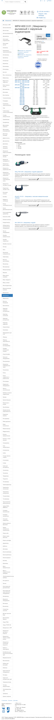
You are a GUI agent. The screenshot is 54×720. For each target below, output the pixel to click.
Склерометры (6, 450)
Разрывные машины (5, 415)
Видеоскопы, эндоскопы (6, 81)
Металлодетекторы (7, 285)
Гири (4, 108)
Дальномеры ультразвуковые (6, 130)
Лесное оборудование (6, 231)
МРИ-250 (22, 86)
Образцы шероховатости (6, 340)
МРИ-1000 (22, 97)
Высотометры (6, 95)
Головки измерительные (6, 115)
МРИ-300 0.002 (25, 87)
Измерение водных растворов (7, 151)
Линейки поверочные (5, 240)
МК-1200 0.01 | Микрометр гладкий (25, 222)
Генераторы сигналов (5, 609)
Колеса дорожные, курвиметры (7, 213)
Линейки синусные (7, 243)
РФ (43, 41)
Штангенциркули (6, 557)
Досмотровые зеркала (6, 618)
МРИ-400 (22, 89)
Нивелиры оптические (5, 314)
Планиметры (6, 370)
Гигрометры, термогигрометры (7, 104)
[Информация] (45, 0)
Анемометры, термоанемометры (7, 51)
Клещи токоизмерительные (7, 204)
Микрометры (6, 295)
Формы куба (5, 533)
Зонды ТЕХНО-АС (7, 625)
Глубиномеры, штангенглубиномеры (8, 111)
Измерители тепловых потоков (7, 184)
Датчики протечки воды (7, 614)
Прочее (4, 583)
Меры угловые (6, 282)
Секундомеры (6, 443)
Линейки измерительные (6, 235)
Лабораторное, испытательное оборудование (6, 227)
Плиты (4, 372)
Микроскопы (6, 298)
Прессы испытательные (6, 389)
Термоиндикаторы (7, 484)
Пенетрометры (6, 361)
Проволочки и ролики (6, 403)
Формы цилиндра (7, 540)
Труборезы (5, 693)
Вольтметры (5, 606)
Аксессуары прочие (5, 44)
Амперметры (6, 596)
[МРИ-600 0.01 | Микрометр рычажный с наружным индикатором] (25, 41)
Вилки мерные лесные (6, 85)
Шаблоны (5, 546)
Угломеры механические (6, 511)
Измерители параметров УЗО (7, 168)
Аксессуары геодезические (6, 39)
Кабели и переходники (6, 648)
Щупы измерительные (6, 566)
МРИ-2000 (22, 104)
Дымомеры (5, 143)
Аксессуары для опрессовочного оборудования (6, 592)
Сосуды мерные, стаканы (7, 456)
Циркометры (6, 543)
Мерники (5, 272)
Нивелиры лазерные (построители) (6, 310)
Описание (18, 70)
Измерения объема (5, 156)
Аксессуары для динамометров (6, 587)
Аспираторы (5, 60)
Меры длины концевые (6, 276)
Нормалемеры (6, 327)
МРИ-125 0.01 (18, 80)
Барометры (5, 63)
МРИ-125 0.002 (25, 80)
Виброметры (6, 78)
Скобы (4, 453)
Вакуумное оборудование (6, 599)
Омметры (5, 667)
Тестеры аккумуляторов (6, 685)
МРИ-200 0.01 (18, 84)
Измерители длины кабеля (6, 164)
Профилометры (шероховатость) (6, 410)
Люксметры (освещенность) (6, 253)
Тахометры (5, 473)
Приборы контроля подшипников (7, 393)
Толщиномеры (6, 496)
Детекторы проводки (5, 134)
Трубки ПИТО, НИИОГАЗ (6, 506)
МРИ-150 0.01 (18, 82)
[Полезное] (41, 0)
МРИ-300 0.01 (18, 87)
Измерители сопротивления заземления (6, 174)
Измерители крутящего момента (5, 632)
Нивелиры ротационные (6, 319)
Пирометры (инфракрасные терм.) (6, 365)
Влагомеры (5, 92)
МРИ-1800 (22, 103)
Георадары (5, 100)
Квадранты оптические (5, 200)
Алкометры (5, 47)
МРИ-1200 (22, 99)
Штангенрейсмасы (7, 554)
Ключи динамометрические (7, 208)
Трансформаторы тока (7, 689)
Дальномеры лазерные (6, 125)
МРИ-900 (22, 96)
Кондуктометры (6, 222)
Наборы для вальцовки (5, 664)
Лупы (4, 249)
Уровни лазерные (7, 696)
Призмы (4, 397)
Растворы (5, 675)
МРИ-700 (22, 93)
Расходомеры (6, 418)
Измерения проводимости (6, 160)
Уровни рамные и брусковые (7, 523)
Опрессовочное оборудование (6, 671)
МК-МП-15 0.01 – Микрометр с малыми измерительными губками (31, 197)
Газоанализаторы (7, 98)
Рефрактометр (6, 431)
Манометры (5, 264)
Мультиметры (6, 305)
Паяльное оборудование (6, 357)
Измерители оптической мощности (5, 643)
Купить (48, 35)
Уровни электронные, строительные (6, 529)
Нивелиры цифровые (5, 323)
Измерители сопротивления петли (6, 179)
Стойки (4, 463)
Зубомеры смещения (5, 147)
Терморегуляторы (7, 682)
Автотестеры (6, 30)
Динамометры (6, 141)
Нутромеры (5, 330)
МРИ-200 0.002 (25, 84)
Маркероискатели (7, 657)
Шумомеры (5, 563)
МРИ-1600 (22, 101)
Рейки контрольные (6, 425)
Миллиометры (6, 660)
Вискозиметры (6, 89)
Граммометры (6, 119)
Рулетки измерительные (6, 435)
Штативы (5, 560)
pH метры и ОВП (7, 24)
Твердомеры (6, 476)
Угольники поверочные (5, 519)
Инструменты (6, 580)
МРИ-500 (22, 90)
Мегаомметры (6, 266)
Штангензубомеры (7, 552)
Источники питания (5, 193)
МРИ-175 (22, 83)
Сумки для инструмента (6, 466)
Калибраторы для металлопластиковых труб (8, 653)
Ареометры (5, 57)
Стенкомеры (6, 460)
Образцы (5, 337)
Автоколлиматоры (7, 27)
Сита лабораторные (6, 446)
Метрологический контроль (7, 289)
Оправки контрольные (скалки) (6, 350)
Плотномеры (6, 381)
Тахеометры (6, 470)
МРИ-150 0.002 (25, 82)
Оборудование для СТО (7, 333)
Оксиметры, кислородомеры (6, 344)
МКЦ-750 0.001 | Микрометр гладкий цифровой (29, 172)
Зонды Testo (6, 622)
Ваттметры (5, 603)
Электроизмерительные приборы (8, 576)
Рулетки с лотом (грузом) (6, 439)
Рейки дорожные (6, 421)
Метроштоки (6, 292)
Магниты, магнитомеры (6, 260)
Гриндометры (6, 122)
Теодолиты (5, 478)
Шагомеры (5, 549)
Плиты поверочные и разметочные (6, 377)
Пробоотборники (7, 400)
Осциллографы (6, 354)
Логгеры (5, 246)
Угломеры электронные (6, 515)
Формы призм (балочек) (6, 536)
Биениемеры (6, 66)
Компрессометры (7, 219)
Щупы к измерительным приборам (6, 572)
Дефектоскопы (6, 138)
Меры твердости (6, 279)
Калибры (5, 196)
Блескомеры (6, 69)
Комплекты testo (6, 216)
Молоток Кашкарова (5, 302)
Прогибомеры (6, 407)
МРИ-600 (22, 91)
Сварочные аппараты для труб (7, 678)
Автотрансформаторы (8, 33)
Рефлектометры (6, 428)
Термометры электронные (6, 492)
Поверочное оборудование (6, 384)
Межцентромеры (7, 269)
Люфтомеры (6, 256)
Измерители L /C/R (7, 627)
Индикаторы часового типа (6, 188)
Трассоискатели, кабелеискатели (6, 502)
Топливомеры (6, 499)
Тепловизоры (6, 481)
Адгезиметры (6, 36)
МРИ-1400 (22, 100)
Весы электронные (7, 75)
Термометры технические (6, 488)
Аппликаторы (6, 54)
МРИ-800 (22, 94)
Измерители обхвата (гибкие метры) (6, 638)
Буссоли (5, 72)
